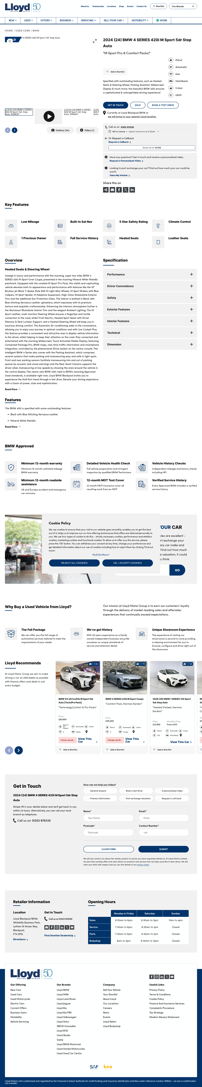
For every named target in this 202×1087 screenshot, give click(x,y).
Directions (19, 939)
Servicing (87, 20)
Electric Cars (17, 1003)
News (106, 1012)
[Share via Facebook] (119, 190)
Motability (139, 20)
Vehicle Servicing (19, 1021)
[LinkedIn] (162, 978)
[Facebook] (151, 978)
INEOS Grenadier (66, 1026)
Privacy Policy (157, 990)
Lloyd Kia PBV (64, 1012)
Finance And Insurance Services (166, 1003)
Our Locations (110, 1003)
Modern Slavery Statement (164, 1017)
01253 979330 (127, 126)
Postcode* (89, 825)
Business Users (18, 1012)
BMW (36, 30)
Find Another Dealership (58, 935)
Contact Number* (149, 825)
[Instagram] (156, 978)
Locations (111, 6)
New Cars (15, 990)
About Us (85, 6)
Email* (143, 811)
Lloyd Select (109, 1021)
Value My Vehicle (119, 175)
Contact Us (141, 6)
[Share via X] (125, 190)
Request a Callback (119, 142)
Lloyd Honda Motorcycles (71, 1048)
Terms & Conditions (160, 994)
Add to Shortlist (117, 71)
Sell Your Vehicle (112, 990)
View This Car (85, 740)
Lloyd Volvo (63, 1021)
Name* (87, 811)
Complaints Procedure (161, 1008)
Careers (107, 1008)
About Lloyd (109, 999)
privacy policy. (143, 864)
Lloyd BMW (63, 990)
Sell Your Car (113, 20)
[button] (74, 563)
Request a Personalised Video (125, 161)
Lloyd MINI (63, 994)
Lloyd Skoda (63, 1035)
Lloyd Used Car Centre (69, 1053)
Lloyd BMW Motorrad (69, 1044)
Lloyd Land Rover (66, 999)
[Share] (106, 190)
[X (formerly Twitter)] (167, 978)
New (11, 20)
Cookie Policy (156, 999)
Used (27, 20)
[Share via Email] (112, 190)
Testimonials (98, 6)
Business (65, 20)
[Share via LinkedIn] (132, 190)
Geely (60, 1039)
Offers (45, 20)
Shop (121, 6)
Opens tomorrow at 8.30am (133, 131)
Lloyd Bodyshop (112, 1026)
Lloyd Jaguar (64, 1003)
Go (177, 570)
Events (130, 6)
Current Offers (18, 1008)
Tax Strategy (156, 1012)
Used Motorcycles (20, 999)
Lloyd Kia (62, 1008)
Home (9, 30)
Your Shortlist (110, 994)
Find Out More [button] (100, 554)
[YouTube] (172, 978)
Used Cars (23, 30)
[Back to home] (23, 7)
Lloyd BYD (62, 1030)
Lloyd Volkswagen (66, 1017)
